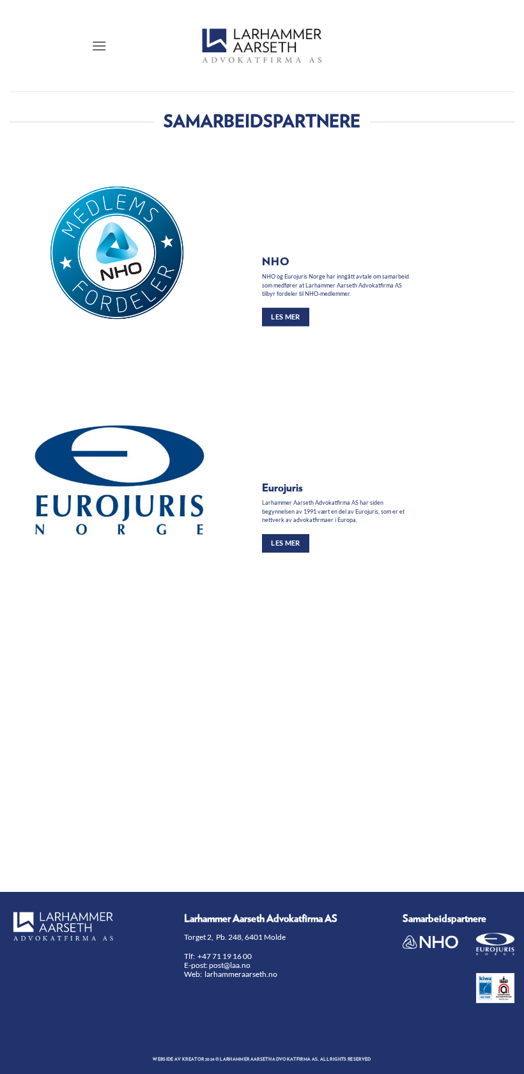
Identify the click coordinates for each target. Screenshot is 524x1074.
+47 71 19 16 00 (224, 956)
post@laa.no (230, 965)
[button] (99, 45)
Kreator (193, 1059)
